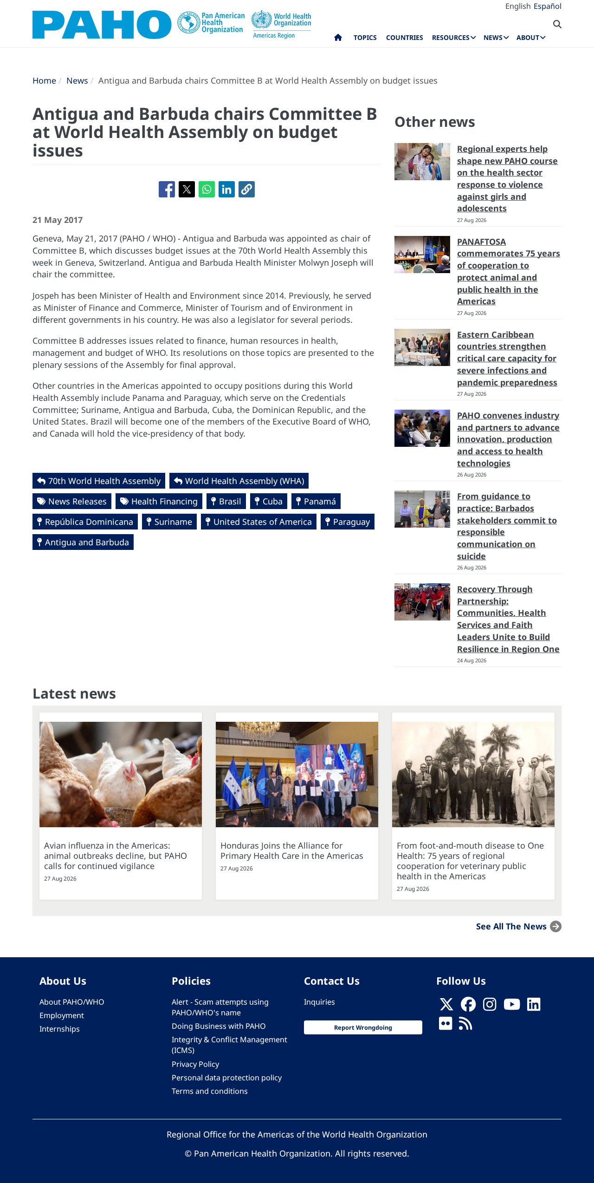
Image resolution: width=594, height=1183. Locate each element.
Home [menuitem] (338, 39)
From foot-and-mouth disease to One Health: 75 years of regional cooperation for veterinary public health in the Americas (470, 860)
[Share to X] (187, 189)
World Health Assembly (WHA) (244, 480)
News (77, 80)
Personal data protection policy (227, 1077)
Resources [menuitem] (451, 37)
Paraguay (351, 521)
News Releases (77, 501)
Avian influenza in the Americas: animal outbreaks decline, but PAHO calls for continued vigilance (115, 855)
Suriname (173, 521)
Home (44, 80)
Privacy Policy (195, 1064)
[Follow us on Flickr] (445, 1026)
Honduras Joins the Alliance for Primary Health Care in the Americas (291, 850)
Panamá (320, 501)
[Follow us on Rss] (465, 1026)
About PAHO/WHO (71, 1002)
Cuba (273, 501)
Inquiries (319, 1002)
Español (548, 6)
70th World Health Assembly (104, 480)
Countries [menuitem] (404, 37)
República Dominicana (89, 521)
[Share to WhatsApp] (207, 189)
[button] (247, 189)
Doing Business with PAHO (219, 1026)
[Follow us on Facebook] (468, 1007)
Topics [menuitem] (365, 37)
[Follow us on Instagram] (489, 1007)
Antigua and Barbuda (87, 542)
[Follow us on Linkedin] (533, 1007)
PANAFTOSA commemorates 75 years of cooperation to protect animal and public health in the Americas (508, 271)
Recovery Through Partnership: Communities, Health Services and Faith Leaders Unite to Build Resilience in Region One (508, 618)
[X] (446, 1007)
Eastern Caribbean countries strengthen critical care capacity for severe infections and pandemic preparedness (507, 358)
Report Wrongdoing (363, 1027)
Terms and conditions (210, 1091)
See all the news (511, 926)
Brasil (230, 501)
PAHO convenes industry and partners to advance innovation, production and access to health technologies (508, 439)
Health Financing (164, 501)
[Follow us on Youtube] (512, 1007)
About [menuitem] (528, 37)
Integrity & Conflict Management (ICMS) (229, 1044)
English (518, 6)
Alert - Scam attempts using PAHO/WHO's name (220, 1007)
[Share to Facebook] (167, 189)
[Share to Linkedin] (227, 189)
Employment (61, 1015)
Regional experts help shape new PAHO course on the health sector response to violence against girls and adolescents (507, 178)
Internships (59, 1029)
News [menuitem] (493, 37)
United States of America (262, 521)
